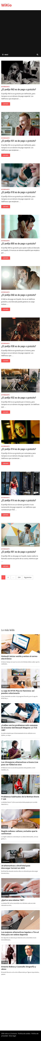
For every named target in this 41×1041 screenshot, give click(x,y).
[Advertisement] (20, 31)
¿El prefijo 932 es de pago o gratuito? (18, 397)
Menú (6, 55)
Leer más (6, 104)
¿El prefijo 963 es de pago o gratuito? (18, 89)
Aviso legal (12, 1036)
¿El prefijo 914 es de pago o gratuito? (18, 449)
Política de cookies (24, 1033)
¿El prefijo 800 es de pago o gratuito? (18, 243)
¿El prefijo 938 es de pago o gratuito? (18, 346)
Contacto (14, 1033)
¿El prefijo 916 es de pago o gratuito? (18, 500)
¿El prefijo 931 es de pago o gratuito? (18, 141)
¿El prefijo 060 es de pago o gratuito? (18, 295)
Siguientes (27, 577)
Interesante (5, 86)
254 (19, 577)
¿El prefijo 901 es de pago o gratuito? (18, 552)
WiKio (6, 5)
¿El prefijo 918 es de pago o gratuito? (18, 192)
